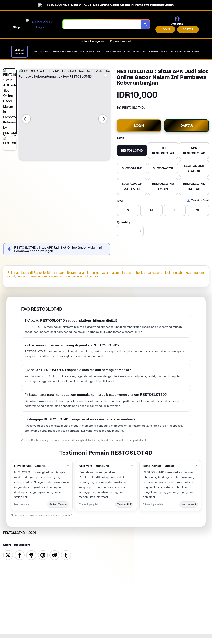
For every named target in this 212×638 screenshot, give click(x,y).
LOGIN (165, 29)
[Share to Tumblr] (66, 555)
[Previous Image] (26, 119)
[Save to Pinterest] (43, 555)
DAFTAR (188, 29)
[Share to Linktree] (31, 555)
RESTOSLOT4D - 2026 (19, 532)
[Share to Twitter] (8, 555)
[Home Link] (40, 24)
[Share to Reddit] (54, 555)
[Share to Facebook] (20, 555)
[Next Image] (102, 119)
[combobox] (102, 24)
